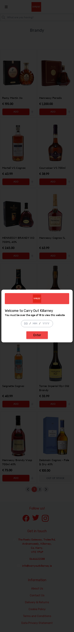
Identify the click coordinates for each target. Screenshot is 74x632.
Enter (37, 335)
